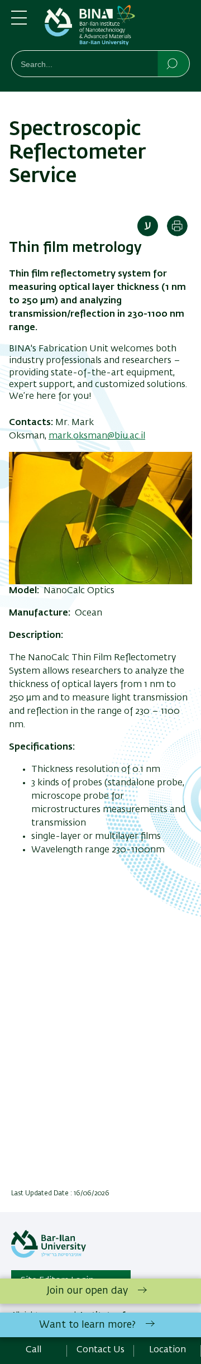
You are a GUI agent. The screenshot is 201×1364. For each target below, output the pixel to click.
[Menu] (19, 22)
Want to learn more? (87, 1325)
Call (33, 1350)
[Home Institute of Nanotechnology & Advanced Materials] (117, 27)
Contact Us (100, 1350)
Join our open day (87, 1291)
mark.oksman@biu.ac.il (97, 436)
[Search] (172, 63)
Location (167, 1350)
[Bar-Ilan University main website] (48, 1256)
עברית (147, 226)
